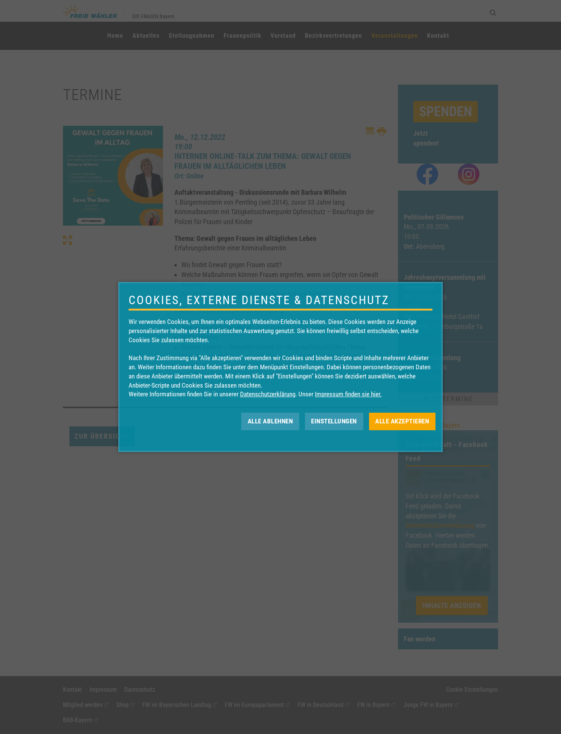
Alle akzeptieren (402, 421)
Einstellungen (334, 421)
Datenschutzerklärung (267, 394)
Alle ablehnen (270, 421)
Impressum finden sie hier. (348, 394)
